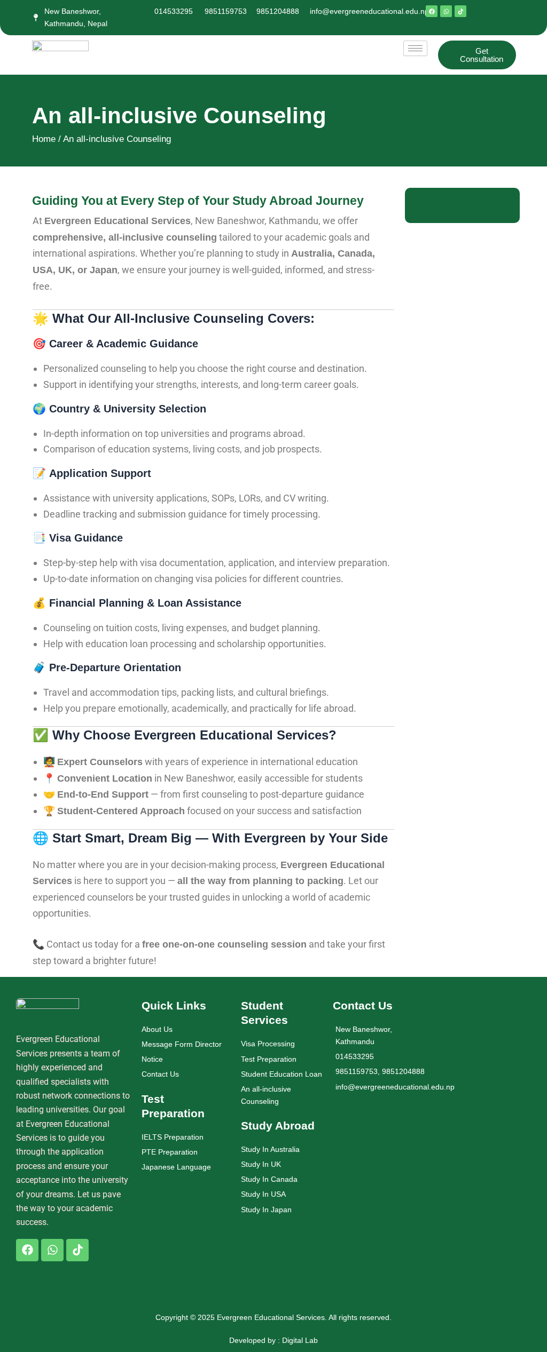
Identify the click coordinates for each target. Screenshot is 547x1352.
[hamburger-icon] (415, 48)
